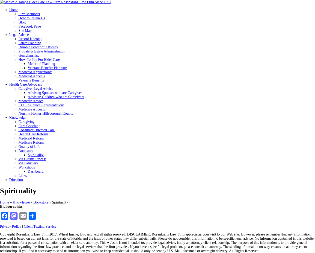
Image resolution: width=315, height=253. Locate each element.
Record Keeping (30, 39)
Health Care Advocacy (25, 84)
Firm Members (29, 14)
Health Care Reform (33, 134)
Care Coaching (29, 126)
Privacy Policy (10, 226)
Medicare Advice (30, 101)
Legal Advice (19, 35)
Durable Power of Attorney (38, 47)
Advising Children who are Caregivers (56, 97)
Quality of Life (29, 146)
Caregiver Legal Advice (35, 88)
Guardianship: (28, 55)
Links (22, 175)
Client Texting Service (40, 226)
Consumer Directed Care (36, 130)
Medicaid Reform (31, 138)
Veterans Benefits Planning (47, 68)
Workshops (26, 167)
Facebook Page (29, 26)
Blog (22, 22)
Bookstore (25, 151)
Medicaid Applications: (35, 72)
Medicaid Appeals (31, 76)
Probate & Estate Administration (41, 51)
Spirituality (36, 155)
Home (13, 10)
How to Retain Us (31, 18)
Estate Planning (29, 43)
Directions (16, 180)
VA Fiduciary (28, 163)
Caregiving (26, 122)
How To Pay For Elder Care (39, 59)
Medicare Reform (31, 142)
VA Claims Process (32, 159)
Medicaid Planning (41, 64)
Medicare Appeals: (32, 109)
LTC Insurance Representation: (41, 105)
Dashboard (36, 171)
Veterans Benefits (31, 80)
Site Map (25, 30)
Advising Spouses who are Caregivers (55, 93)
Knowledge (17, 117)
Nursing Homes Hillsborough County (45, 113)
